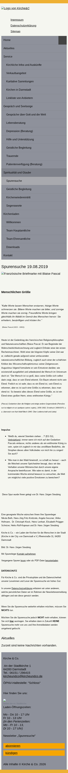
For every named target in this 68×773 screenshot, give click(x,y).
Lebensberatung (15, 122)
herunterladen (51, 560)
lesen (23, 560)
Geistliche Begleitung (18, 147)
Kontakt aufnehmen (26, 554)
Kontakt (7, 255)
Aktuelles (8, 48)
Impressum (17, 19)
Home (7, 39)
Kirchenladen (11, 213)
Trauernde (12, 155)
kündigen (11, 753)
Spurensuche (14, 180)
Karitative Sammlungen (20, 81)
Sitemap (15, 31)
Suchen (62, 40)
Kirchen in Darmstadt (18, 89)
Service (7, 56)
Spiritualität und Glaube (17, 172)
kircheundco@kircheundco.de (22, 676)
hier (12, 621)
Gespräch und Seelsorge (18, 106)
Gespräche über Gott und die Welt (26, 114)
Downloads (13, 247)
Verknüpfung (14, 440)
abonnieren (12, 745)
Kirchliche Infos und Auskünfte (24, 64)
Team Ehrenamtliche (18, 238)
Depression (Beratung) (19, 131)
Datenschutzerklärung (23, 25)
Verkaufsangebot (16, 73)
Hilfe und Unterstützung (20, 139)
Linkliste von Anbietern (19, 97)
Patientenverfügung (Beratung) (24, 164)
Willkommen (13, 222)
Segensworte (14, 205)
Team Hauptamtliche (18, 230)
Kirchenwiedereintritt (18, 197)
